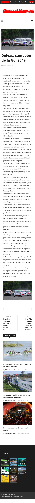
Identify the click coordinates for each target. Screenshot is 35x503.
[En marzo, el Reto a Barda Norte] (22, 465)
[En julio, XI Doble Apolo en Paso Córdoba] (13, 465)
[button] (30, 2)
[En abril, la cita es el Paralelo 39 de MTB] (5, 465)
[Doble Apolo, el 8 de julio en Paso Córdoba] (13, 482)
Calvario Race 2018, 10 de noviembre (21, 2)
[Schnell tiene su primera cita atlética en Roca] (13, 474)
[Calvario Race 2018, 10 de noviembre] (22, 474)
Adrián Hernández (10, 370)
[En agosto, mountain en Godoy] (5, 474)
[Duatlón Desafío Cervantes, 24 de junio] (5, 482)
